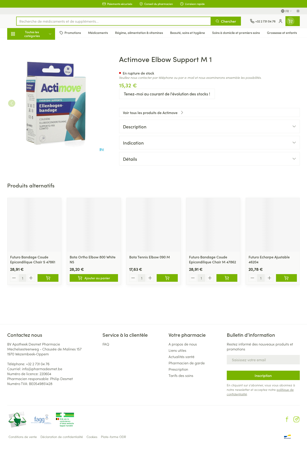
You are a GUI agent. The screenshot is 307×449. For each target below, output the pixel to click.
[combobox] (113, 21)
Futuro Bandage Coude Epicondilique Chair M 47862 (212, 259)
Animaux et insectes (36, 142)
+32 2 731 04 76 (37, 363)
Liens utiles (177, 350)
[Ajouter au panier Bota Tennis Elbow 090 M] (167, 278)
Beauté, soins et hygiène (36, 58)
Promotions (20, 44)
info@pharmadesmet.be (42, 368)
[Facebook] (287, 419)
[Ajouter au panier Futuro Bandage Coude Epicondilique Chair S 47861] (48, 278)
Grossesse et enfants (36, 88)
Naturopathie (36, 114)
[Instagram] (296, 419)
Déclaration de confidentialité (61, 436)
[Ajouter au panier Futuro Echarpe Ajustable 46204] (286, 278)
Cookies (92, 436)
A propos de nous (183, 343)
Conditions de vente (23, 436)
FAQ (105, 343)
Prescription (178, 369)
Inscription (263, 375)
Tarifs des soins (181, 375)
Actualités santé (181, 356)
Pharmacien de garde (187, 362)
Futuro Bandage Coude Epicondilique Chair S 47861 (32, 259)
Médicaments (36, 155)
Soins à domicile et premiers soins (36, 128)
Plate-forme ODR (113, 436)
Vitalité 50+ (36, 101)
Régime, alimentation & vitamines (36, 74)
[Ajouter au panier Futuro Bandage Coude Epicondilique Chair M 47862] (226, 278)
